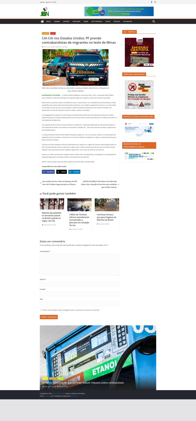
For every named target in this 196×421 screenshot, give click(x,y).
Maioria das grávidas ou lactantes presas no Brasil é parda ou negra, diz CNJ (51, 216)
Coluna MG (127, 21)
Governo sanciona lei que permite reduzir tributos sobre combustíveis (83, 382)
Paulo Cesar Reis (62, 47)
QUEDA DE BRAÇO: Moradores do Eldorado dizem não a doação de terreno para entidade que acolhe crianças (99, 184)
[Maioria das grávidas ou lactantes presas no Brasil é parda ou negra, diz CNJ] (52, 200)
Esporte (66, 21)
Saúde (86, 21)
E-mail (43, 289)
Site (41, 299)
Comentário (45, 251)
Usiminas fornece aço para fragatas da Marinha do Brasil (106, 217)
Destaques (45, 33)
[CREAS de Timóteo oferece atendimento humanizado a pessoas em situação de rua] (79, 200)
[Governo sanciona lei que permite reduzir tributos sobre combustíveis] (98, 327)
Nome (43, 279)
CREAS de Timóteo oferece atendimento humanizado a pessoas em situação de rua (79, 220)
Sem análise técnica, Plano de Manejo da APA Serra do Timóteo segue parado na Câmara (59, 182)
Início (48, 21)
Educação (76, 21)
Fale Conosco (96, 21)
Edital (108, 21)
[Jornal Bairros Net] (42, 21)
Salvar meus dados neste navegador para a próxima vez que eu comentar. (71, 310)
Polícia (53, 33)
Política (117, 21)
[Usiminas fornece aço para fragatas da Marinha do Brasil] (107, 200)
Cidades (57, 21)
